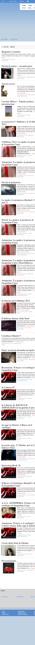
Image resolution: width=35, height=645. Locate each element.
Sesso (29, 8)
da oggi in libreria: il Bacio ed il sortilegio (17, 426)
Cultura (30, 5)
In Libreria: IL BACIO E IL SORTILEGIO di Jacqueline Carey (18, 406)
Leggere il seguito (21, 93)
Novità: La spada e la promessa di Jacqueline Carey (17, 221)
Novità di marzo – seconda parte (17, 66)
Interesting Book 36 (11, 465)
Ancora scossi (8, 83)
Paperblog (9, 6)
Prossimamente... (10, 560)
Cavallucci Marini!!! (11, 335)
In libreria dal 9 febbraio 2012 (16, 300)
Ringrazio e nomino (11, 51)
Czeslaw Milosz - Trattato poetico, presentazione (18, 102)
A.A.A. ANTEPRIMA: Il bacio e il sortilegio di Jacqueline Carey (18, 504)
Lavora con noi (5, 614)
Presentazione (21, 611)
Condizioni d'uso (22, 612)
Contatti (3, 612)
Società (24, 5)
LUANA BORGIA (19, 596)
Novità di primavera (11, 182)
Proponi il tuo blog (12, 1)
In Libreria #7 (8, 387)
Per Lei (23, 8)
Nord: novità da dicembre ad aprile (18, 350)
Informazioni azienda (23, 614)
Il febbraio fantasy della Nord (15, 318)
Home (3, 1)
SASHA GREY (4, 596)
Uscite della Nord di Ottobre (15, 543)
